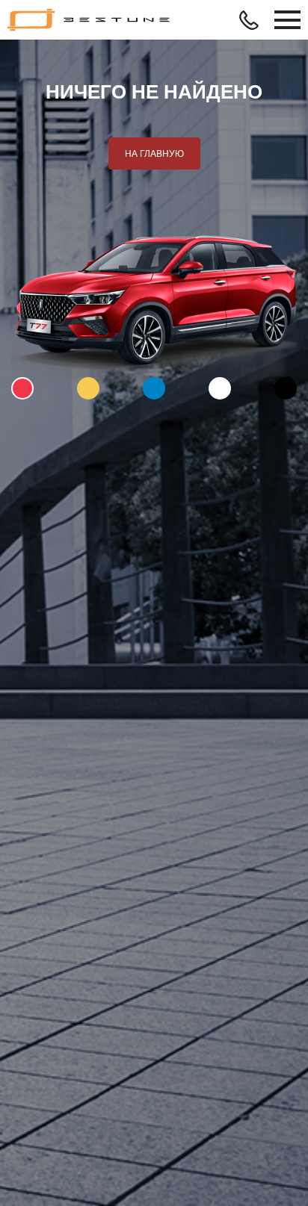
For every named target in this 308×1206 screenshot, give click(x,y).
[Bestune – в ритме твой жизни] (89, 20)
